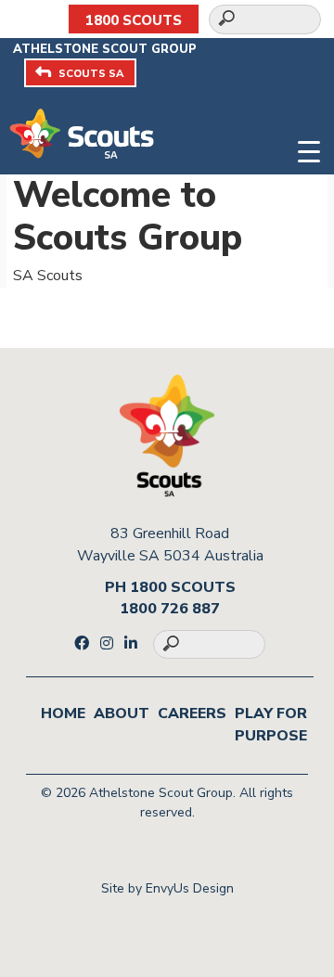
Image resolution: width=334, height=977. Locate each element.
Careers (192, 713)
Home (63, 713)
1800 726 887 (170, 608)
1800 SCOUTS (133, 20)
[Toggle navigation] (309, 149)
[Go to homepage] (81, 132)
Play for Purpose (271, 724)
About (121, 713)
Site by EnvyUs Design (167, 888)
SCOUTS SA (90, 74)
